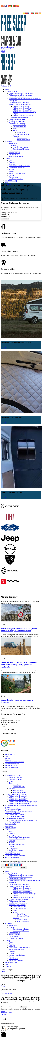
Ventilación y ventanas (16, 179)
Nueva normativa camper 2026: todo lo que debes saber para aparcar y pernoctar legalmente (19, 664)
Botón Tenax (21, 132)
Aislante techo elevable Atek (22, 106)
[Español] (18, 6)
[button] (21, 1020)
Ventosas (16, 136)
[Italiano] (12, 6)
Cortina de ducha (14, 151)
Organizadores (13, 154)
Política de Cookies (11, 765)
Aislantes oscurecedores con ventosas (21, 93)
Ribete (15, 128)
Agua (11, 160)
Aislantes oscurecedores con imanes (20, 95)
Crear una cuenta (6, 993)
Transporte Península (11, 767)
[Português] (15, 6)
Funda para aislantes (19, 125)
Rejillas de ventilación (16, 156)
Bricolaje (12, 164)
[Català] (2, 6)
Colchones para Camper (12, 813)
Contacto (8, 760)
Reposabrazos (13, 177)
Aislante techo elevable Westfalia (23, 115)
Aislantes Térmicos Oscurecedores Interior (18, 811)
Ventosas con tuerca (23, 140)
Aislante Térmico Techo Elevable (19, 104)
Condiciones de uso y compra (14, 762)
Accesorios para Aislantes (17, 123)
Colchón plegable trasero (21, 149)
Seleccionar (5, 219)
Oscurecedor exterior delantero (19, 102)
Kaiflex (11, 171)
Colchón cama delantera (21, 147)
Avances (11, 162)
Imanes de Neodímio (19, 127)
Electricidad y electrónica (17, 168)
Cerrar (3, 971)
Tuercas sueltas (22, 138)
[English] (4, 6)
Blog (6, 756)
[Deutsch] (10, 6)
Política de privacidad (12, 764)
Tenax (15, 130)
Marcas (7, 758)
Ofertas (7, 829)
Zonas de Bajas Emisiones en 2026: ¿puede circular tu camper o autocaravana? (19, 629)
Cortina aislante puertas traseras (19, 117)
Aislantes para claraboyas (17, 119)
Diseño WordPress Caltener (15, 863)
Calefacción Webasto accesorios (19, 166)
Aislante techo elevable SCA (22, 110)
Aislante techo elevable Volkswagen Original (23, 802)
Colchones (12, 145)
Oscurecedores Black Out (17, 97)
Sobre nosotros (9, 754)
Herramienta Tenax (23, 134)
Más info (4, 348)
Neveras (11, 175)
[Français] (7, 6)
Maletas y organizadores (17, 173)
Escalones (12, 169)
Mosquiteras (13, 143)
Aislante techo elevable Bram (22, 108)
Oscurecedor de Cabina (12, 854)
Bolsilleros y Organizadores (18, 121)
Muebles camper (14, 153)
